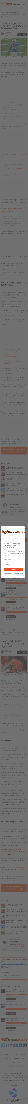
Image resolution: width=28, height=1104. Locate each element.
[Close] (25, 527)
